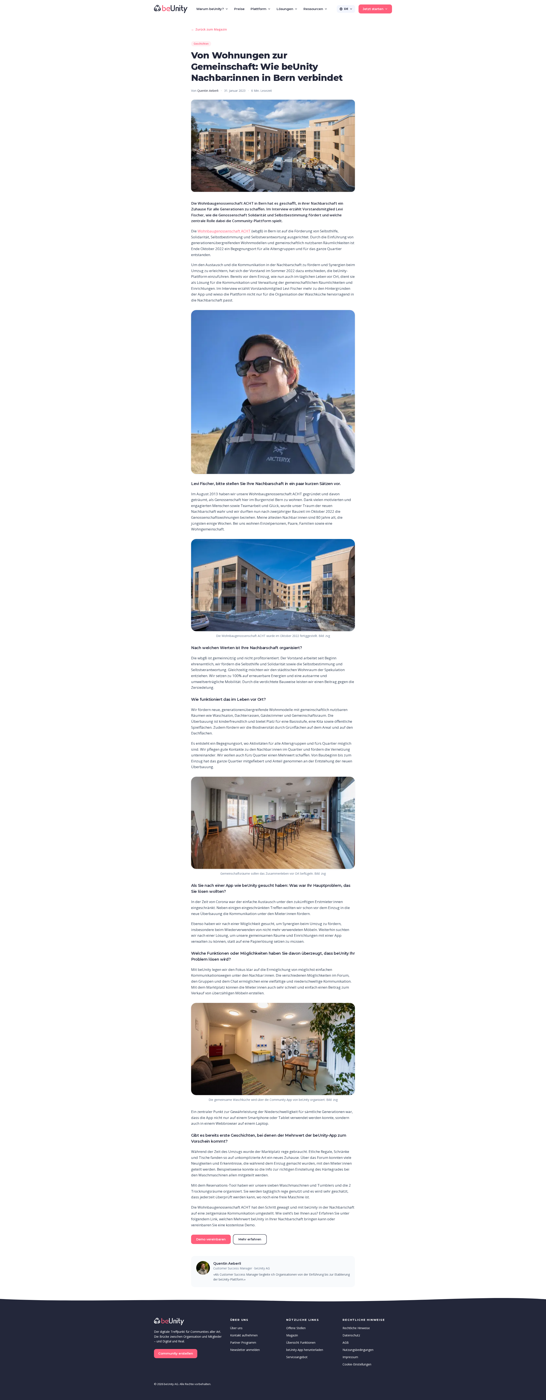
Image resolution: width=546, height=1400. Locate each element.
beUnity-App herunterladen (304, 1350)
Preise (239, 9)
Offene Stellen (296, 1328)
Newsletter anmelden (245, 1350)
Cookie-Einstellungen (357, 1364)
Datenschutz (351, 1335)
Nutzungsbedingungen (358, 1350)
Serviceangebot (297, 1357)
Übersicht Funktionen (300, 1342)
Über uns (236, 1328)
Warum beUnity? (210, 9)
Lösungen (285, 9)
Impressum (350, 1357)
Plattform (258, 9)
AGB (346, 1342)
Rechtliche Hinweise (356, 1328)
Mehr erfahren (249, 1239)
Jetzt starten (373, 9)
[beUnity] (171, 9)
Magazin (292, 1335)
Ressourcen (313, 9)
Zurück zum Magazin (209, 29)
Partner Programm (243, 1342)
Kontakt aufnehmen (244, 1335)
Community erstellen (175, 1353)
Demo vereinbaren (211, 1239)
